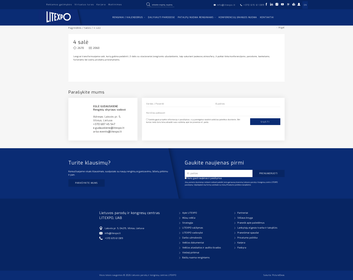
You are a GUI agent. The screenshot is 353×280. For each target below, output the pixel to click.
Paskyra (241, 247)
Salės (87, 27)
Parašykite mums (86, 182)
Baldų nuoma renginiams (196, 257)
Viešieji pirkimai (190, 252)
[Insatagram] (276, 5)
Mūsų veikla (188, 217)
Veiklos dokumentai (193, 242)
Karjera (101, 4)
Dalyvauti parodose (161, 17)
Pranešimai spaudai (248, 232)
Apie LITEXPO (189, 212)
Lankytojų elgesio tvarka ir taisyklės (257, 227)
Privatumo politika (247, 237)
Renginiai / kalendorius (128, 17)
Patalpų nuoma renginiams (195, 17)
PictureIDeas (278, 275)
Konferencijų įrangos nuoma (238, 17)
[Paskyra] (300, 5)
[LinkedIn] (271, 5)
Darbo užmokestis (192, 237)
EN (305, 5)
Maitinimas (115, 4)
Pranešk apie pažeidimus (250, 222)
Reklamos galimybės (59, 4)
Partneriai (242, 212)
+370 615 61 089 (114, 238)
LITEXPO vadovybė (192, 232)
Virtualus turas (84, 4)
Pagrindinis (75, 27)
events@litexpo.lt (111, 131)
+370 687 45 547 (104, 124)
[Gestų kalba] (288, 5)
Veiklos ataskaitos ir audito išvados (201, 247)
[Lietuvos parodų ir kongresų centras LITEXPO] (65, 24)
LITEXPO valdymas (192, 227)
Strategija (187, 222)
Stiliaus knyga (245, 217)
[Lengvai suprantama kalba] (293, 5)
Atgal (281, 27)
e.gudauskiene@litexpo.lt (109, 128)
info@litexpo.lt (113, 233)
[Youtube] (282, 5)
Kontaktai (267, 17)
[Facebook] (266, 5)
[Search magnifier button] (148, 4)
